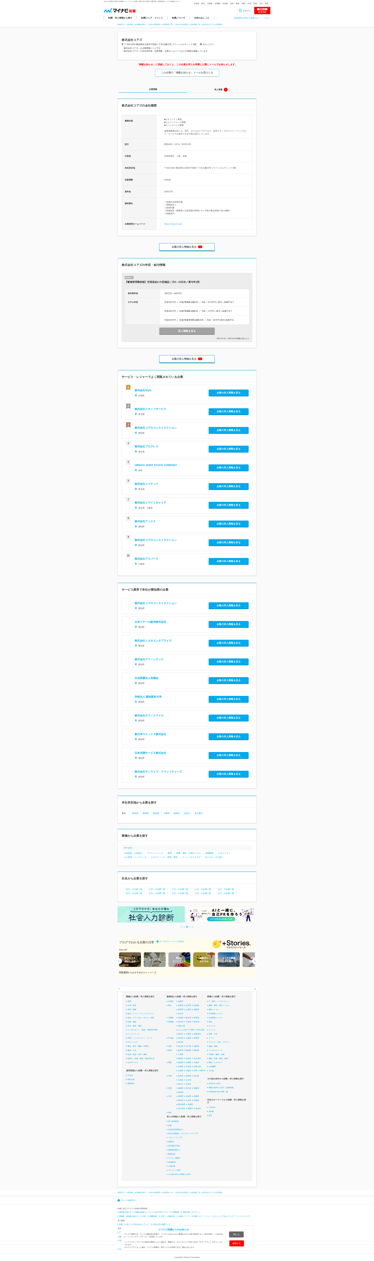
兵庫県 (180, 1067)
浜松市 (187, 813)
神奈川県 (181, 1026)
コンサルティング (216, 1050)
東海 (237, 3)
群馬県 (196, 1018)
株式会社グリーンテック (149, 659)
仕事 (162, 1216)
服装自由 (171, 1154)
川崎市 (188, 1034)
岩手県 (188, 1005)
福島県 (196, 1009)
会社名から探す (215, 1083)
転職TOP (121, 24)
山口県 (188, 1080)
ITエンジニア (133, 1042)
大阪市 (188, 1071)
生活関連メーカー (216, 1018)
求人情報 (218, 89)
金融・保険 (213, 1046)
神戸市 (202, 1071)
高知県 (180, 1092)
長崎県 (196, 1096)
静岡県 (146, 813)
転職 (121, 1224)
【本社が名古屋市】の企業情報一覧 (187, 24)
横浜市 (180, 1034)
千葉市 (192, 1030)
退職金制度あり (174, 1150)
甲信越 (225, 3)
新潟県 (180, 1038)
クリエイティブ (134, 1034)
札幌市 (180, 1001)
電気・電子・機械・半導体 (138, 1046)
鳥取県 (180, 1076)
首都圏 (217, 3)
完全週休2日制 (174, 1146)
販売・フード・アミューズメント (141, 1014)
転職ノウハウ (178, 18)
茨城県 (180, 1018)
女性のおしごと (201, 18)
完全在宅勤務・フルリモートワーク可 (183, 1133)
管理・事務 (132, 1009)
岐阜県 (135, 813)
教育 (170, 853)
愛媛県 (196, 1088)
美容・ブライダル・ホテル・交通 (141, 1018)
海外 (267, 3)
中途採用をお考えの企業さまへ (246, 18)
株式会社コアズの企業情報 (212, 24)
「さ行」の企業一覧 (179, 889)
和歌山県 (197, 1067)
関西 (243, 3)
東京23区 (201, 1030)
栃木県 (188, 1018)
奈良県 (188, 1067)
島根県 (188, 1076)
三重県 (166, 813)
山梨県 (188, 1038)
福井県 (196, 1046)
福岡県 (180, 1096)
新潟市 (180, 1042)
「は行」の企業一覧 (133, 893)
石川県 (188, 1046)
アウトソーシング (155, 853)
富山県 (180, 1046)
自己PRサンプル (161, 1212)
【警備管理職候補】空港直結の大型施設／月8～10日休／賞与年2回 (162, 282)
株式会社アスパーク (146, 558)
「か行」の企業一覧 (156, 889)
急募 (170, 1125)
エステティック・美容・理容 (164, 857)
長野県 (196, 1038)
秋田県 (180, 1009)
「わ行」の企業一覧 (225, 893)
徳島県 (180, 1088)
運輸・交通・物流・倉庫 (218, 1058)
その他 (211, 1071)
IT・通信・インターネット (219, 1001)
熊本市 (198, 1108)
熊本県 (180, 1100)
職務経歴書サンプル (143, 1212)
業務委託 (131, 1083)
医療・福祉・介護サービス (188, 853)
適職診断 (153, 1216)
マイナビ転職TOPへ (129, 1200)
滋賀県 (180, 1062)
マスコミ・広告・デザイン (219, 1042)
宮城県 (196, 1005)
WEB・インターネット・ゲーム (140, 1038)
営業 (129, 1001)
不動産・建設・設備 (216, 1054)
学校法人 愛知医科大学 (148, 696)
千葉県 (188, 1022)
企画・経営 (132, 1005)
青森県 (180, 1005)
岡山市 (180, 1084)
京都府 (188, 1062)
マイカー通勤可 (174, 1158)
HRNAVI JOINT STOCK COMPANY (156, 465)
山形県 (188, 1009)
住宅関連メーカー (216, 1014)
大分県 (188, 1100)
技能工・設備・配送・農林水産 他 (141, 1058)
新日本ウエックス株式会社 (150, 734)
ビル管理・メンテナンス (135, 857)
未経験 (211, 1111)
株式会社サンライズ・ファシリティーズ (158, 771)
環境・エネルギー (216, 1062)
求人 (128, 1224)
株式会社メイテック (146, 483)
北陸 (231, 3)
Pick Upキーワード (141, 1224)
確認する (237, 1243)
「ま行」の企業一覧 (156, 893)
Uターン (197, 1212)
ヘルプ (266, 18)
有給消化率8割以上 (175, 1130)
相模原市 (197, 1034)
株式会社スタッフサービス (150, 409)
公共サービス (133, 1062)
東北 (203, 3)
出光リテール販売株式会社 (150, 621)
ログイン (247, 11)
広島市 (188, 1084)
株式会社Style (143, 390)
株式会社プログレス (146, 446)
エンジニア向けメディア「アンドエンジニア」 (233, 1216)
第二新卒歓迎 (173, 1121)
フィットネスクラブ (191, 857)
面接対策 (171, 1216)
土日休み (212, 1107)
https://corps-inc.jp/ (173, 224)
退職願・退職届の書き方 (128, 1216)
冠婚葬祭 (209, 853)
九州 (261, 3)
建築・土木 (132, 1050)
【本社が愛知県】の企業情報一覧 (160, 24)
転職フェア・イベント (152, 18)
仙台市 (180, 1014)
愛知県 (156, 813)
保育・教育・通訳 (135, 1026)
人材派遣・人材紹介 (133, 853)
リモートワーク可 (175, 1138)
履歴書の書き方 (125, 1212)
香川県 (188, 1088)
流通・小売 (213, 1034)
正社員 (130, 1075)
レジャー (212, 1030)
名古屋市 (198, 813)
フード (211, 1038)
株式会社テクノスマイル (149, 715)
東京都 (196, 1022)
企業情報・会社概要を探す (136, 24)
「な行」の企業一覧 (225, 889)
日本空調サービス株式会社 (150, 752)
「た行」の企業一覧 (202, 889)
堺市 (195, 1071)
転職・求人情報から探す (120, 18)
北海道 (196, 3)
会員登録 (262, 10)
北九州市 (181, 1108)
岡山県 (196, 1076)
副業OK (171, 1142)
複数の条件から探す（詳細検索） (222, 1088)
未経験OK (172, 1162)
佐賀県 (188, 1096)
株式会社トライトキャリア (150, 502)
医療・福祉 (132, 1022)
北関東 (209, 3)
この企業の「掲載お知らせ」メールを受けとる (187, 72)
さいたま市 (182, 1030)
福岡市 (190, 1108)
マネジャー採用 (174, 1170)
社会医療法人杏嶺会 (146, 678)
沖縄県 (190, 1104)
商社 (210, 1022)
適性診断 (186, 1212)
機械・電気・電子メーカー (219, 1005)
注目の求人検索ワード (161, 1224)
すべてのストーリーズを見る (171, 941)
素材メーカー (214, 1009)
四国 (255, 3)
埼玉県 (180, 1022)
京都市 (180, 1071)
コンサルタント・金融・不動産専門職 (142, 1030)
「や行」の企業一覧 (179, 893)
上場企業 (171, 1166)
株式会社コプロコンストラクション (156, 427)
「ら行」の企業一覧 (202, 893)
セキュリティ (224, 853)
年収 (144, 1216)
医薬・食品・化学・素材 (137, 1054)
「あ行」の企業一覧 (133, 889)
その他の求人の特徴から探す (179, 1174)
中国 (249, 3)
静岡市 (177, 813)
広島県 (180, 1080)
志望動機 (175, 1212)
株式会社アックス (145, 521)
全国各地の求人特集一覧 (218, 1092)
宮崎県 (196, 1100)
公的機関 (212, 1067)
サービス (128, 848)
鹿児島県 (181, 1104)
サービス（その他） (214, 857)
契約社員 (131, 1079)
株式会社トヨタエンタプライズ (153, 640)
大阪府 (196, 1062)
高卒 (210, 1115)
